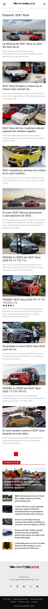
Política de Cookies (36, 599)
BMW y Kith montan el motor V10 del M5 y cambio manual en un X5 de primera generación (29, 498)
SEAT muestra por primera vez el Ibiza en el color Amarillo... (24, 172)
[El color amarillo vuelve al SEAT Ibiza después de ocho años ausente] (24, 416)
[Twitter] (30, 586)
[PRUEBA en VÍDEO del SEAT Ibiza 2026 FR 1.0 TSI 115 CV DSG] (24, 243)
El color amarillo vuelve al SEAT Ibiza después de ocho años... (23, 432)
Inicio (4, 11)
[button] (4, 4)
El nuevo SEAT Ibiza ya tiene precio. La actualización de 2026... (22, 214)
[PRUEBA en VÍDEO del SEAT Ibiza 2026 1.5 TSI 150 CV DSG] (24, 374)
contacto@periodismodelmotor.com (24, 579)
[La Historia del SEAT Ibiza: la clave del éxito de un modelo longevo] (24, 30)
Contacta (35, 602)
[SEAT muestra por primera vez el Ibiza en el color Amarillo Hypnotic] (24, 156)
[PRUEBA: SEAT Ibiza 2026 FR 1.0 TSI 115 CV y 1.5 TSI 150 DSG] (24, 285)
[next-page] (31, 454)
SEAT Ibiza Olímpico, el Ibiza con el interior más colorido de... (22, 88)
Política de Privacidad (20, 599)
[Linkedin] (24, 586)
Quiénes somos (24, 602)
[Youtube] (37, 586)
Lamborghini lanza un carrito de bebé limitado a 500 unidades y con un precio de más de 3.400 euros (30, 545)
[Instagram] (17, 586)
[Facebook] (10, 586)
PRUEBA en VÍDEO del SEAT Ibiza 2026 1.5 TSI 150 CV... (21, 390)
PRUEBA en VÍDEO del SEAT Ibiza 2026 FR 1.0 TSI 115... (21, 259)
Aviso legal (7, 599)
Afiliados (13, 602)
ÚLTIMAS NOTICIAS (11, 463)
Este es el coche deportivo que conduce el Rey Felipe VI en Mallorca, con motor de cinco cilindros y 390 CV (30, 522)
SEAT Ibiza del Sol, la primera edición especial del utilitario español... (23, 130)
